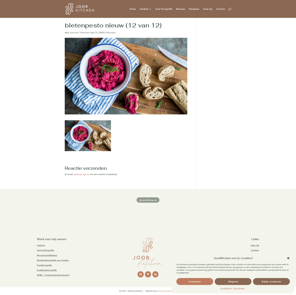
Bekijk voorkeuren (271, 281)
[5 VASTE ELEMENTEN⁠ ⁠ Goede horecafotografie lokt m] (237, 213)
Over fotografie (163, 9)
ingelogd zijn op (81, 174)
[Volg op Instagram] (141, 274)
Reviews (180, 9)
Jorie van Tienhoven (80, 32)
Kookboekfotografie (47, 270)
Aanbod (144, 9)
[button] (288, 258)
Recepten (194, 9)
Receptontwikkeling (47, 255)
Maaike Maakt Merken (167, 291)
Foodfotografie (44, 265)
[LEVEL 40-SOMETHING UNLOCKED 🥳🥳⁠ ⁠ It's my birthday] (103, 213)
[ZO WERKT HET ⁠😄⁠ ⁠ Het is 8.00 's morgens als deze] (148, 213)
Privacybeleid (239, 288)
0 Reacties (110, 32)
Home (133, 9)
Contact (220, 9)
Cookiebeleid (226, 288)
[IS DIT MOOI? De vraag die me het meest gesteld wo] (58, 213)
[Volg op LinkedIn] (155, 274)
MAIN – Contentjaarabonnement (53, 275)
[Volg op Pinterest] (148, 274)
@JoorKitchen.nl (148, 200)
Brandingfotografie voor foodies (53, 260)
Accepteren (195, 281)
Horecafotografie (45, 250)
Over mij (207, 9)
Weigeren (233, 281)
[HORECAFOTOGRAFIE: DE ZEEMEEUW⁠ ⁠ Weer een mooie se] (192, 213)
